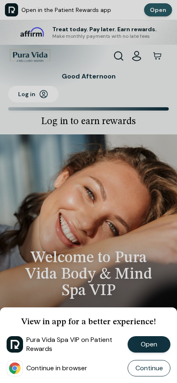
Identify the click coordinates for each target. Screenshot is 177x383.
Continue (149, 368)
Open (149, 344)
